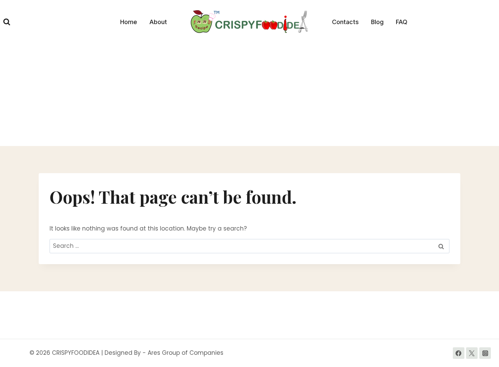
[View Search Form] (7, 22)
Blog (377, 21)
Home (128, 21)
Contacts (345, 21)
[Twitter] (472, 353)
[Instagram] (485, 353)
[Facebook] (458, 353)
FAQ (401, 21)
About (158, 21)
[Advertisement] (249, 95)
